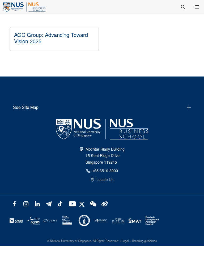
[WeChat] (92, 203)
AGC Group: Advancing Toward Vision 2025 (51, 38)
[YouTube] (71, 203)
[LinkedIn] (37, 203)
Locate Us (104, 179)
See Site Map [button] (26, 107)
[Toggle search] (183, 7)
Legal (125, 241)
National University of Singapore (70, 241)
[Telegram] (49, 203)
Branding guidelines (144, 241)
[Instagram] (26, 203)
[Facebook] (14, 203)
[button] (197, 7)
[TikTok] (60, 203)
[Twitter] (82, 203)
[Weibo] (104, 203)
